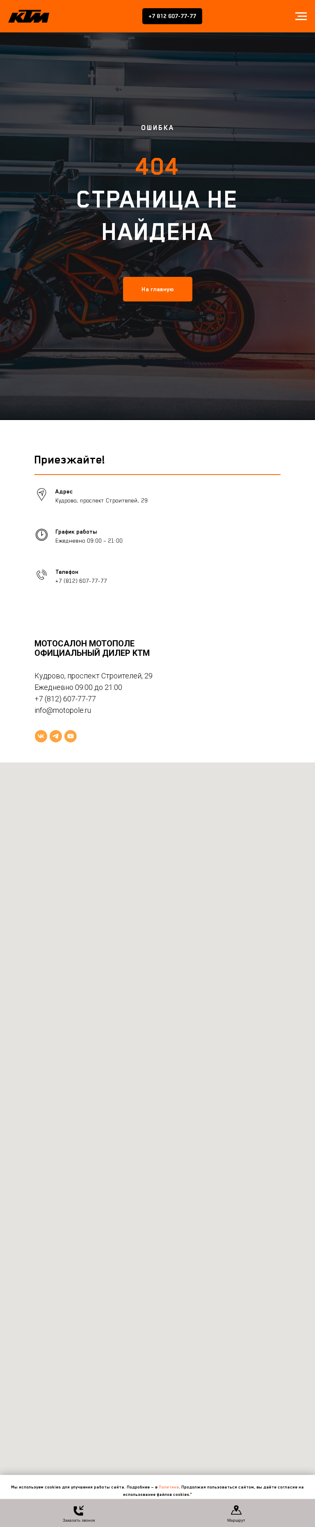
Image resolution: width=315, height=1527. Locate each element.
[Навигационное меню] (301, 16)
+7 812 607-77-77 (172, 16)
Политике (169, 1486)
